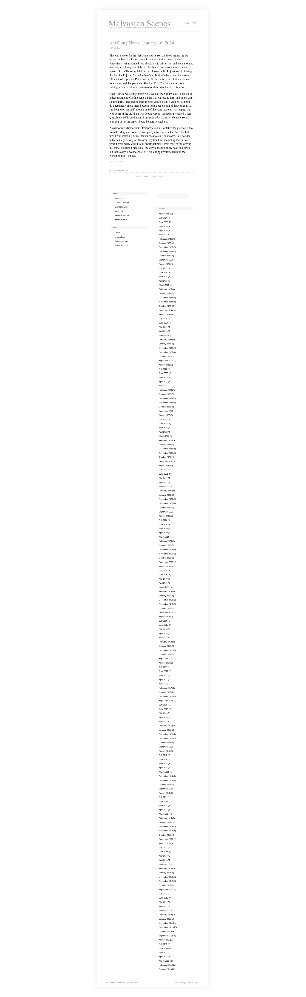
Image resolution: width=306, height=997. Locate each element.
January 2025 (165, 293)
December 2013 (166, 826)
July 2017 (163, 667)
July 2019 (163, 570)
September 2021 (166, 461)
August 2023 (164, 365)
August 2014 (164, 793)
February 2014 (165, 818)
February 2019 (165, 591)
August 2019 (164, 566)
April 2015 (163, 768)
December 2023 (166, 348)
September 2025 (166, 260)
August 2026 (164, 214)
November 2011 (166, 927)
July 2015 (163, 755)
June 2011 (163, 948)
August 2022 (164, 415)
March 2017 (164, 684)
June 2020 (163, 524)
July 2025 (163, 268)
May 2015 (163, 764)
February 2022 (165, 440)
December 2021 (166, 449)
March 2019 (164, 587)
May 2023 (163, 377)
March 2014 (164, 814)
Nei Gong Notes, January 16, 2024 (141, 42)
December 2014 (166, 776)
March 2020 (164, 537)
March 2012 (164, 910)
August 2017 (164, 663)
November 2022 (166, 402)
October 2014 (165, 784)
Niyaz (196, 983)
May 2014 (163, 806)
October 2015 (165, 742)
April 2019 (163, 583)
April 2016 (163, 717)
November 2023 (166, 352)
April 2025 (163, 281)
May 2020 (163, 528)
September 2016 (166, 700)
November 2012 (166, 881)
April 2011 (163, 957)
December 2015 (166, 734)
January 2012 (165, 919)
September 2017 (166, 659)
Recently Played (122, 215)
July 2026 (163, 218)
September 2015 (166, 747)
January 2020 (165, 545)
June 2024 (163, 323)
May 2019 (163, 579)
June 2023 (163, 373)
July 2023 (163, 369)
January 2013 (165, 873)
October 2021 (165, 457)
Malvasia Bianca (122, 203)
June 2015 (163, 759)
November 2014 (166, 780)
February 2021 (165, 491)
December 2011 (166, 923)
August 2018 (164, 617)
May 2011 (163, 952)
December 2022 (166, 398)
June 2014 (163, 801)
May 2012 (163, 902)
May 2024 (163, 327)
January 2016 (165, 730)
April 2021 (163, 482)
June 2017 (163, 671)
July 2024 (163, 319)
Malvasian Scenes (140, 23)
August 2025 (164, 264)
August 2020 (164, 516)
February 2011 (165, 965)
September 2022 (166, 411)
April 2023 (163, 382)
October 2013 (165, 835)
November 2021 (166, 453)
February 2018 (165, 642)
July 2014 (163, 797)
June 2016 (163, 709)
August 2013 (164, 843)
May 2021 (163, 478)
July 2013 (163, 847)
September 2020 (166, 512)
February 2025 (165, 289)
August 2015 (164, 751)
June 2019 (163, 575)
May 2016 (163, 713)
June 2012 (163, 898)
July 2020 (163, 520)
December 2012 (166, 877)
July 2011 (163, 944)
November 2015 (166, 738)
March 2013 (164, 864)
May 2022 (163, 428)
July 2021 (163, 470)
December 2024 (166, 298)
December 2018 (166, 600)
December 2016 (166, 696)
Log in (117, 233)
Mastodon (119, 211)
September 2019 (166, 562)
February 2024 (165, 340)
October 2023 (165, 356)
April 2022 (163, 432)
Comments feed (121, 241)
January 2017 (165, 692)
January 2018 (165, 646)
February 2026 (165, 239)
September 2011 (166, 936)
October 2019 (165, 558)
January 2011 (165, 969)
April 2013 (163, 860)
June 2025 (163, 272)
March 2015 (164, 772)
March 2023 (164, 386)
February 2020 (165, 541)
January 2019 (165, 596)
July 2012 (163, 894)
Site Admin (179, 983)
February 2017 (165, 688)
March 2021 (164, 486)
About (195, 23)
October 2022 (165, 407)
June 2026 (163, 222)
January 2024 (165, 344)
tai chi (122, 162)
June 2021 (163, 474)
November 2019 (166, 554)
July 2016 (163, 705)
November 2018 (166, 604)
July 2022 (163, 419)
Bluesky (118, 198)
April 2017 (163, 680)
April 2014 (163, 810)
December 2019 (166, 549)
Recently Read (121, 219)
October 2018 (165, 608)
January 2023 (165, 394)
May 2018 (163, 629)
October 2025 (165, 256)
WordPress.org (121, 245)
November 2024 (166, 302)
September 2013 (166, 839)
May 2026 (163, 226)
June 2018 (163, 625)
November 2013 (166, 831)
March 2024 (164, 335)
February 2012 (165, 915)
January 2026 (165, 243)
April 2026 (163, 230)
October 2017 (165, 654)
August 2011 (164, 940)
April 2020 (163, 533)
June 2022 (163, 424)
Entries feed (120, 237)
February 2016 (165, 726)
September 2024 (166, 310)
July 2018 (163, 621)
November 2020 (166, 503)
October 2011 (165, 931)
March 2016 (164, 722)
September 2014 (166, 789)
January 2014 (165, 822)
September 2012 (166, 889)
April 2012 (163, 906)
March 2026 (164, 235)
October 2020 (165, 507)
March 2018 (164, 638)
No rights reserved (131, 983)
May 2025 (163, 277)
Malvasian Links (122, 207)
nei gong (117, 162)
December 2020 (166, 499)
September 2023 (166, 360)
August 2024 (164, 314)
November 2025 (166, 251)
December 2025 (166, 247)
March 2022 (164, 436)
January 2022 (165, 444)
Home (186, 23)
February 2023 (165, 390)
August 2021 (164, 465)
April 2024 (163, 331)
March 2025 (164, 285)
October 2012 (165, 885)
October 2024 (165, 306)
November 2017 (166, 650)
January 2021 (165, 495)
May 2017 (163, 675)
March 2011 (164, 961)
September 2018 (166, 612)
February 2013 (165, 868)
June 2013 (163, 852)
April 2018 (163, 633)
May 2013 (163, 856)
